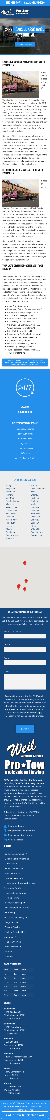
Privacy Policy (14, 815)
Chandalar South (38, 488)
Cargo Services (12, 922)
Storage (8, 951)
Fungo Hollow (12, 535)
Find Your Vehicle (13, 941)
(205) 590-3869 (13, 1093)
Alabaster (10, 504)
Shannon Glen (12, 513)
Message (7, 671)
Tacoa (34, 491)
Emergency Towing (25, 448)
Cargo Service (25, 443)
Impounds (8, 936)
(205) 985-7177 (12, 1078)
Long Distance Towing (15, 893)
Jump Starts (11, 863)
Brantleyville (36, 535)
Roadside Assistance (25, 429)
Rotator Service (25, 438)
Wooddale (35, 516)
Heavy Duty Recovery (14, 917)
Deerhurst (10, 532)
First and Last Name (13, 631)
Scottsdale (36, 507)
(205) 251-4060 (37, 3)
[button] (26, 581)
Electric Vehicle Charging (17, 858)
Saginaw (34, 501)
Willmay (34, 495)
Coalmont (35, 510)
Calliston (10, 516)
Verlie (33, 504)
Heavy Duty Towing (25, 433)
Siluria (9, 529)
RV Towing (25, 453)
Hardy (8, 485)
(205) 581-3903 (25, 412)
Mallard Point (11, 510)
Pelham (9, 495)
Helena (9, 526)
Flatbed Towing (12, 897)
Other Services (11, 946)
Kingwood (10, 488)
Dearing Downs (12, 501)
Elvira (33, 526)
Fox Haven (10, 522)
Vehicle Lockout (12, 873)
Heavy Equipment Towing (25, 458)
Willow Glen (36, 529)
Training (9, 956)
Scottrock (10, 498)
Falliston (10, 538)
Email (7, 644)
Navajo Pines (11, 519)
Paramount (36, 485)
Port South (10, 491)
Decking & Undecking (15, 932)
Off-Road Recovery (14, 878)
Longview (35, 519)
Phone (7, 658)
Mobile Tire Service (14, 868)
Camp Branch (37, 532)
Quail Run (35, 522)
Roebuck (35, 498)
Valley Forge (11, 507)
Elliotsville (35, 513)
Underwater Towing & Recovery (21, 883)
